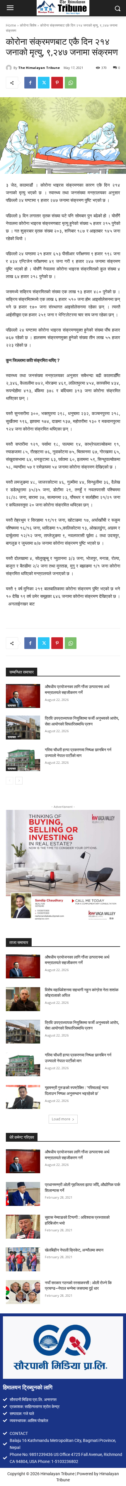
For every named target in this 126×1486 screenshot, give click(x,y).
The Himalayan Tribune (39, 67)
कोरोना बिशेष (28, 25)
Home (11, 25)
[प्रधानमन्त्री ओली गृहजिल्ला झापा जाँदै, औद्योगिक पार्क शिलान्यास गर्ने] (23, 1194)
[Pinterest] (57, 82)
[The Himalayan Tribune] (9, 68)
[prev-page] (9, 780)
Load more (61, 1119)
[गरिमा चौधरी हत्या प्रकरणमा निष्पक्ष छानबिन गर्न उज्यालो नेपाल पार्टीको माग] (23, 759)
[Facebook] (30, 82)
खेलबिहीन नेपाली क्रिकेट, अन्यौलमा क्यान (74, 1250)
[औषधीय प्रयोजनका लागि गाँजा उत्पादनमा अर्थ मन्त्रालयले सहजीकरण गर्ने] (23, 696)
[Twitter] (44, 82)
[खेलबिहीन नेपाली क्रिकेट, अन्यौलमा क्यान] (23, 1259)
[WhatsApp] (70, 82)
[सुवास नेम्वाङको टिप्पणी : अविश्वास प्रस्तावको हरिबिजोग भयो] (23, 1227)
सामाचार (12, 705)
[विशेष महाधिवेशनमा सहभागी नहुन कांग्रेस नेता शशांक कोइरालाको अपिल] (23, 999)
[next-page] (19, 780)
